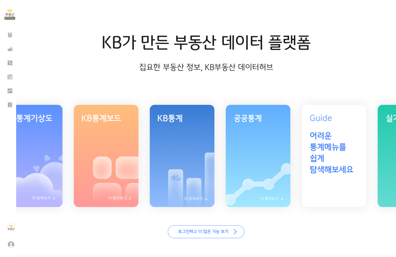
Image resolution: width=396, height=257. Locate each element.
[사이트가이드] (9, 105)
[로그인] (10, 244)
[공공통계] (9, 91)
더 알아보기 (100, 200)
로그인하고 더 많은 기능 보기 (206, 231)
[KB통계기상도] (9, 49)
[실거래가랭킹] (9, 35)
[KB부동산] (10, 228)
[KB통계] (9, 77)
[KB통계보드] (9, 63)
